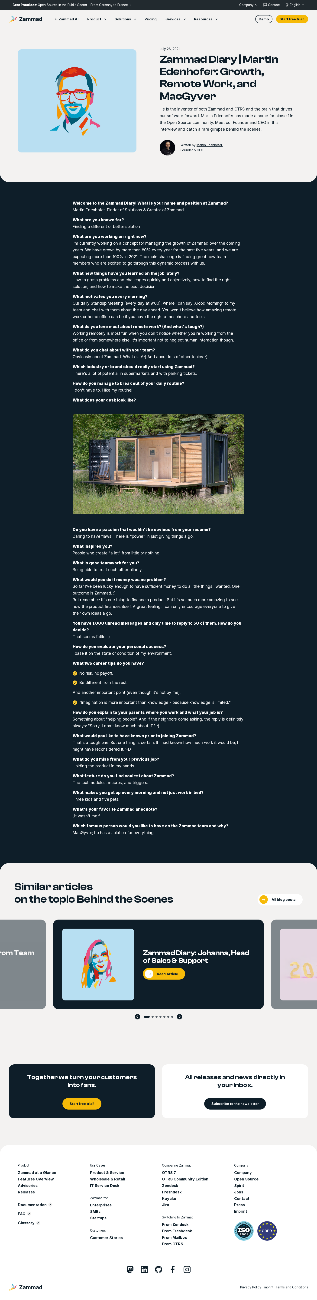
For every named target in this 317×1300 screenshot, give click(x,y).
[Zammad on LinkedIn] (144, 1269)
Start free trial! (292, 19)
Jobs (238, 1192)
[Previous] (137, 1016)
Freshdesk (171, 1192)
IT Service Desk (104, 1185)
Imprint (240, 1211)
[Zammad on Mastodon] (130, 1269)
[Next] (179, 1016)
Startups (98, 1218)
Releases (26, 1192)
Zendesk (170, 1185)
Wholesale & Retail (107, 1179)
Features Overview (36, 1179)
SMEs (95, 1211)
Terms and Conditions (292, 1287)
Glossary (26, 1223)
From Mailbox (174, 1237)
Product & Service (107, 1172)
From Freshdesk (177, 1231)
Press (239, 1204)
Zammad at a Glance (37, 1172)
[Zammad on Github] (158, 1269)
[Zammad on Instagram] (187, 1269)
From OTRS (172, 1244)
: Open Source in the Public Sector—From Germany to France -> (72, 5)
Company (243, 1172)
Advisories (28, 1185)
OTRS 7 (169, 1172)
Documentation (32, 1204)
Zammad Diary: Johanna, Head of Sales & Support (196, 957)
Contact (241, 1198)
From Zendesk (175, 1224)
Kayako (169, 1198)
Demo (264, 19)
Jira (165, 1204)
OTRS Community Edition (185, 1179)
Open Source (246, 1179)
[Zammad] (25, 19)
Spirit (239, 1185)
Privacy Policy (250, 1287)
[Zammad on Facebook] (172, 1269)
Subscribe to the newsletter (235, 1104)
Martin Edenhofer (209, 145)
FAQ (22, 1213)
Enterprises (101, 1205)
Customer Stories (106, 1237)
